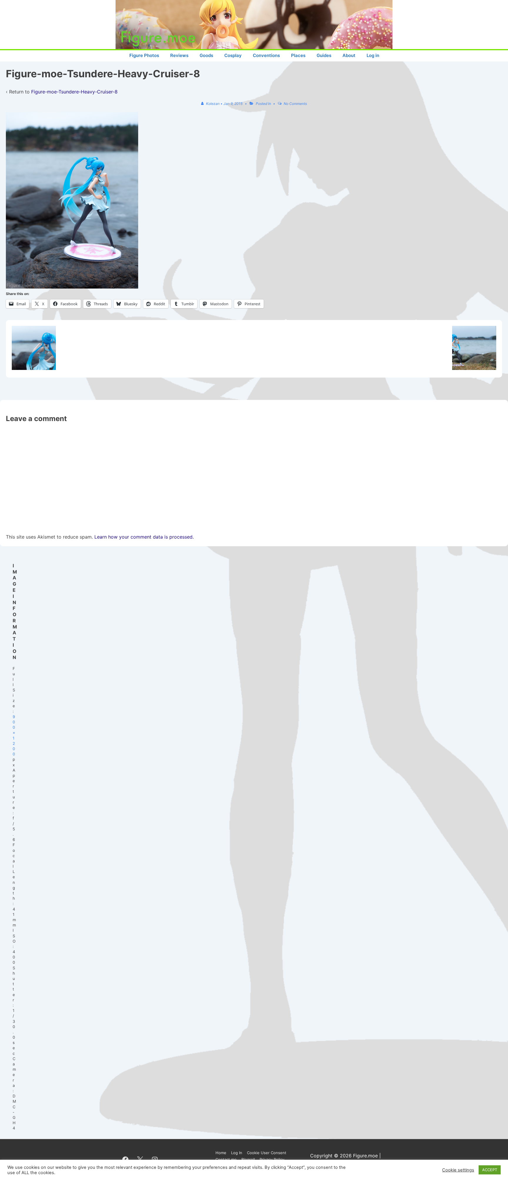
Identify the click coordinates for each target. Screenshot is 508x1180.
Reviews (179, 55)
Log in (373, 55)
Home (220, 1152)
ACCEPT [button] (489, 1169)
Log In (236, 1152)
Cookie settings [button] (458, 1170)
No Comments (295, 103)
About (348, 55)
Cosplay (233, 55)
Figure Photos (144, 55)
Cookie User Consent (266, 1152)
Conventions (266, 55)
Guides (324, 55)
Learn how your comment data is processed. (144, 537)
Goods (206, 55)
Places (298, 55)
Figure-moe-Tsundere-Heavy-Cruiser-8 (74, 92)
